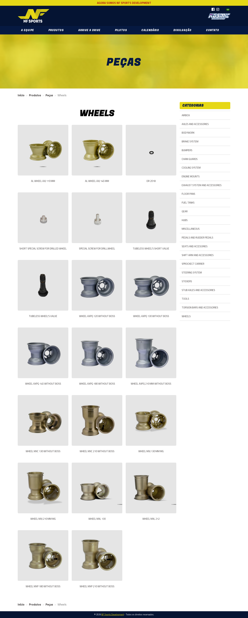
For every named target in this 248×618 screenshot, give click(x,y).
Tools (185, 299)
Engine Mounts (191, 176)
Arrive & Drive (89, 30)
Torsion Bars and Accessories (200, 307)
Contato (212, 30)
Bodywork (188, 133)
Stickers (187, 281)
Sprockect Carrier (193, 264)
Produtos (56, 30)
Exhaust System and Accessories (202, 185)
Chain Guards (190, 159)
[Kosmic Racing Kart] (219, 16)
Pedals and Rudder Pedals (197, 237)
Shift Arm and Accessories (198, 255)
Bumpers (187, 150)
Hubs (185, 220)
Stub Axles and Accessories (198, 290)
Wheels (186, 316)
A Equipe (27, 30)
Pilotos (121, 30)
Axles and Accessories (195, 124)
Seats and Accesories (195, 246)
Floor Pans (188, 194)
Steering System (192, 272)
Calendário (150, 30)
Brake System (190, 141)
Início (21, 95)
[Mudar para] (227, 10)
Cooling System (191, 168)
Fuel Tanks (188, 203)
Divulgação (182, 30)
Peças (49, 95)
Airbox (186, 115)
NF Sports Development (33, 16)
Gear (185, 211)
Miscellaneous (191, 229)
